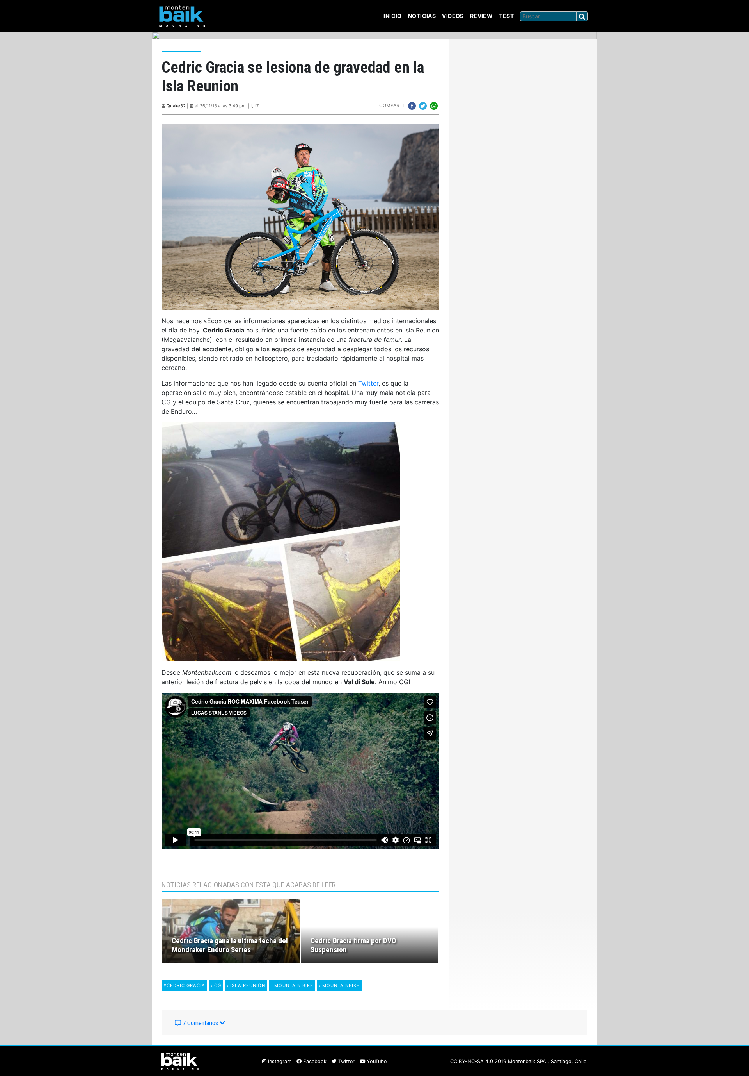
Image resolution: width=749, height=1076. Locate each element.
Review (481, 16)
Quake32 (176, 106)
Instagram (278, 1061)
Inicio (392, 16)
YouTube (376, 1061)
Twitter (368, 383)
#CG (216, 985)
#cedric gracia (184, 985)
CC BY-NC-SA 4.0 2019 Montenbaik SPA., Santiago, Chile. (519, 1061)
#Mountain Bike (292, 985)
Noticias (422, 16)
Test (506, 16)
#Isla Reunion (246, 985)
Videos (453, 16)
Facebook (314, 1061)
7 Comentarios (200, 1023)
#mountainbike (339, 985)
